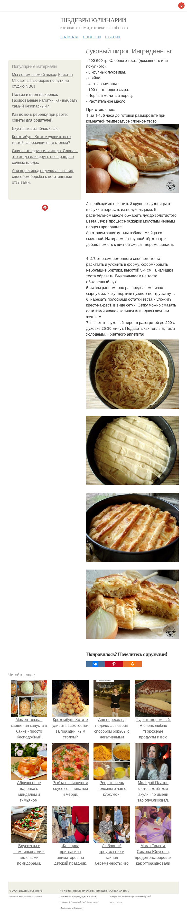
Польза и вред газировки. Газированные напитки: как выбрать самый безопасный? (44, 100)
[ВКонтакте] (95, 664)
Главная (69, 36)
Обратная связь (119, 890)
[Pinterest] (114, 664)
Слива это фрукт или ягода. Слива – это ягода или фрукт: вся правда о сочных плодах (45, 157)
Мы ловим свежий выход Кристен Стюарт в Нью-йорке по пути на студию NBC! (42, 80)
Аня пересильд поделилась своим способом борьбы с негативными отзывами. (43, 176)
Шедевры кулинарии (93, 20)
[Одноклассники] (132, 664)
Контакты (65, 890)
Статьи (112, 36)
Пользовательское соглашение (91, 890)
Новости (92, 36)
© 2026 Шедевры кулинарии (26, 890)
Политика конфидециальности (78, 896)
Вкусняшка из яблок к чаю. (35, 128)
